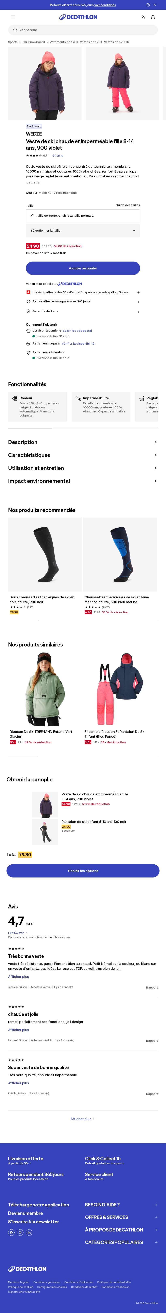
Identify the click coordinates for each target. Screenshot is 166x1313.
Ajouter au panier (83, 268)
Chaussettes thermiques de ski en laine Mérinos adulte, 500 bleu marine (117, 599)
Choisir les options (83, 871)
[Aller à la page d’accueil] (78, 17)
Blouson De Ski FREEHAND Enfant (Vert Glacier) (41, 734)
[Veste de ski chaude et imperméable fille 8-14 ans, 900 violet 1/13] (45, 83)
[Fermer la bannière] (154, 5)
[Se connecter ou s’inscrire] (143, 17)
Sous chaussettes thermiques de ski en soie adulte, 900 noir (42, 599)
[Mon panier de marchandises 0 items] (153, 17)
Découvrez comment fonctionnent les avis (36, 937)
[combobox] (83, 230)
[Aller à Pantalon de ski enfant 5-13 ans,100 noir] (45, 832)
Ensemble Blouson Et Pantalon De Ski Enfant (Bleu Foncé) (115, 734)
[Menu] (13, 17)
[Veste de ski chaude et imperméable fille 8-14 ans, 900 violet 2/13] (122, 83)
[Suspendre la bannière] (148, 5)
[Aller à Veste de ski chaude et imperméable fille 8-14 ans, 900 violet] (45, 805)
